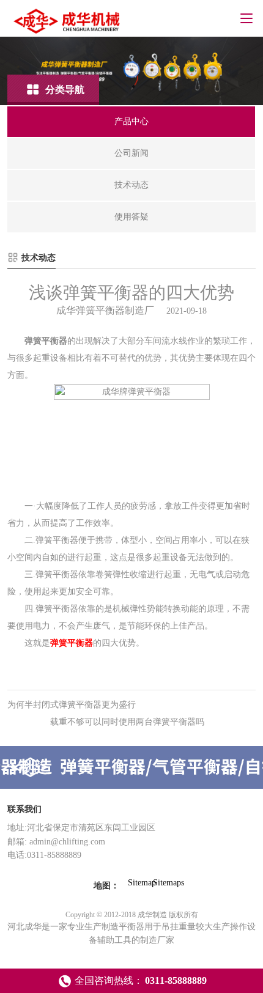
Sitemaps (161, 882)
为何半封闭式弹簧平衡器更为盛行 (71, 704)
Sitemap (136, 882)
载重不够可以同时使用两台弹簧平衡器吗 (127, 721)
